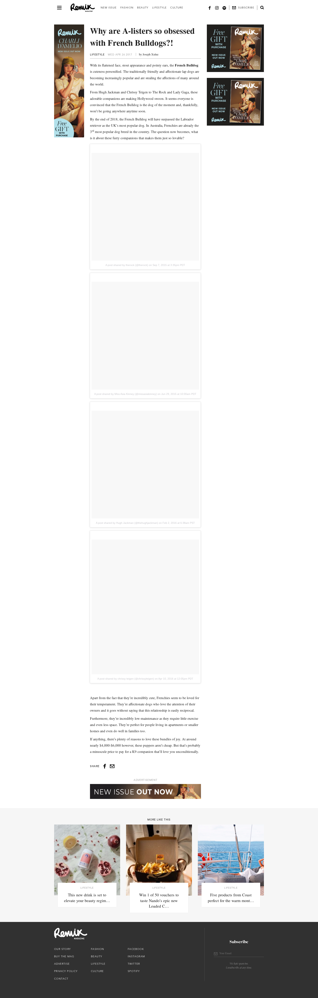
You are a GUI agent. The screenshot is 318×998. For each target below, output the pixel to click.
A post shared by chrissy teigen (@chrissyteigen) (125, 678)
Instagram (136, 956)
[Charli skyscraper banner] (69, 80)
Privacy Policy (66, 971)
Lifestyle (159, 7)
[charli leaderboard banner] (145, 791)
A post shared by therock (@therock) (126, 265)
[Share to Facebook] (104, 766)
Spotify (134, 971)
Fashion (127, 7)
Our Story (62, 949)
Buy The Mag (64, 956)
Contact (61, 978)
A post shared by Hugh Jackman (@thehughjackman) (127, 522)
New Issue (109, 7)
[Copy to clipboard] (112, 766)
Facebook (136, 949)
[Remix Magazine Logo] (82, 7)
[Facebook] (209, 7)
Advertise (62, 963)
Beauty (142, 7)
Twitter (134, 963)
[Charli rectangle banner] (235, 48)
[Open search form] (262, 7)
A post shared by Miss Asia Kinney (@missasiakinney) (125, 393)
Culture (176, 7)
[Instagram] (217, 7)
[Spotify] (224, 7)
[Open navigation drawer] (59, 7)
